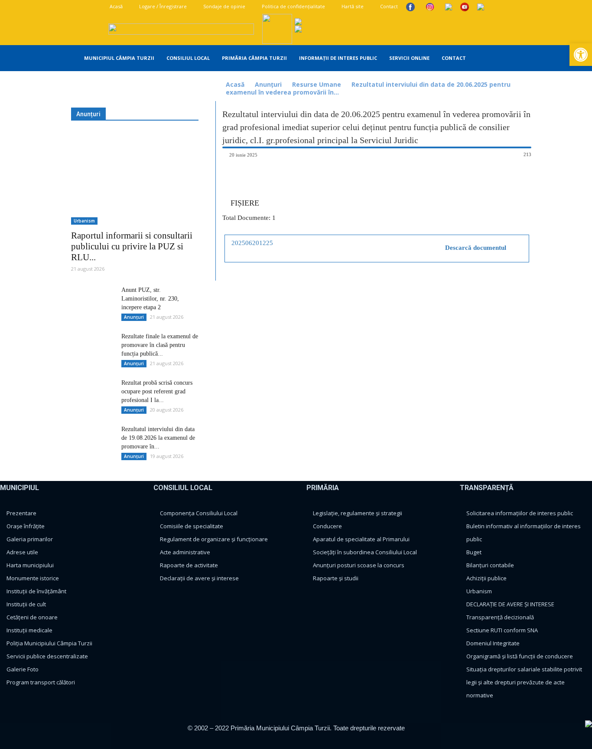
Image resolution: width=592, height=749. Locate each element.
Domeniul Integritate (493, 643)
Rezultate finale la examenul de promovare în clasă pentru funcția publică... (159, 345)
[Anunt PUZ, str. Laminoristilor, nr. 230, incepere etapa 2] (92, 301)
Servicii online (409, 58)
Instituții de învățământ (36, 591)
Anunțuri (268, 84)
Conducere (327, 526)
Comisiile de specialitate (191, 526)
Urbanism (84, 221)
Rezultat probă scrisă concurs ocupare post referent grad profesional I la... (156, 391)
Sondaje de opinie (223, 6)
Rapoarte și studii (335, 578)
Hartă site (352, 6)
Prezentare (21, 513)
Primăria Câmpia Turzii (254, 58)
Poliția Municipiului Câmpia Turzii (49, 643)
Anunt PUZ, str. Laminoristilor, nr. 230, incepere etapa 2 (150, 299)
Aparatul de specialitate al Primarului (361, 539)
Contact (388, 6)
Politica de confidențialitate (292, 6)
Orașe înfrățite (26, 526)
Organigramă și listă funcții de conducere (519, 656)
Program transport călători (41, 682)
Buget (473, 552)
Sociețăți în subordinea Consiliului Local (365, 552)
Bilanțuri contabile (490, 565)
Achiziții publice (486, 578)
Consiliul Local (188, 58)
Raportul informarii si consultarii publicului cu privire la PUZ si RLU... (131, 246)
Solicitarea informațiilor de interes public (519, 513)
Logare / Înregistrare (162, 6)
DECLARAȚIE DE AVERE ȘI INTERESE (510, 604)
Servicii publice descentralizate (47, 656)
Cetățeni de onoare (32, 617)
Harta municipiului (30, 565)
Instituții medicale (29, 630)
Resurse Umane (316, 84)
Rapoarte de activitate (189, 565)
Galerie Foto (23, 669)
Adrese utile (22, 552)
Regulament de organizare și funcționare (214, 539)
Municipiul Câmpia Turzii (119, 58)
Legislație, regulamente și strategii (357, 513)
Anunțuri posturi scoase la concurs (358, 565)
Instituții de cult (26, 604)
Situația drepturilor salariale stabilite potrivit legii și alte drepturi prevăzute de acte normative (524, 682)
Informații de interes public (338, 58)
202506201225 (252, 242)
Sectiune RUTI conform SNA (502, 630)
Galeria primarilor (30, 539)
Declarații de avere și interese (199, 578)
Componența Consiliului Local (198, 513)
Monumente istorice (33, 578)
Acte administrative (185, 552)
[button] (530, 59)
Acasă (115, 6)
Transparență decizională (500, 617)
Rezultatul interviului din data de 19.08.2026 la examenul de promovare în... (158, 438)
